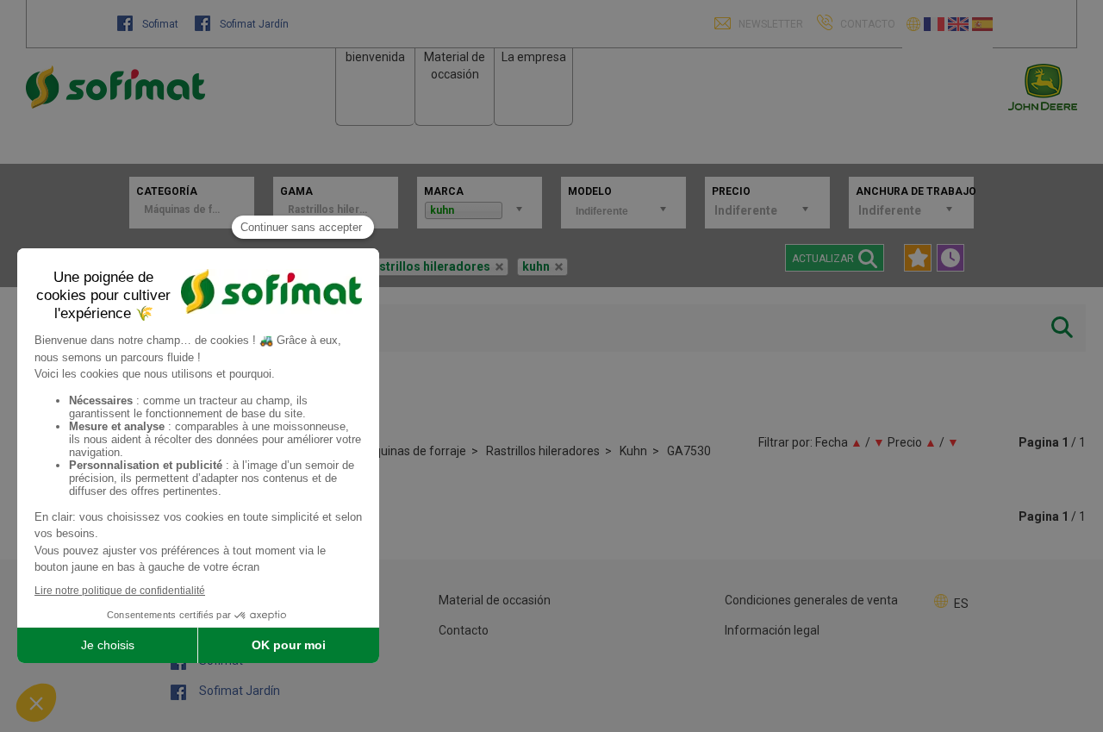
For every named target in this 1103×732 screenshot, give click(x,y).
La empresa (534, 57)
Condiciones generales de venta (811, 600)
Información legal (772, 630)
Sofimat (160, 24)
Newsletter (769, 24)
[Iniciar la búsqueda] (1062, 328)
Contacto (464, 630)
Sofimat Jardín (253, 24)
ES (961, 603)
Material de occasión (495, 600)
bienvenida (375, 57)
